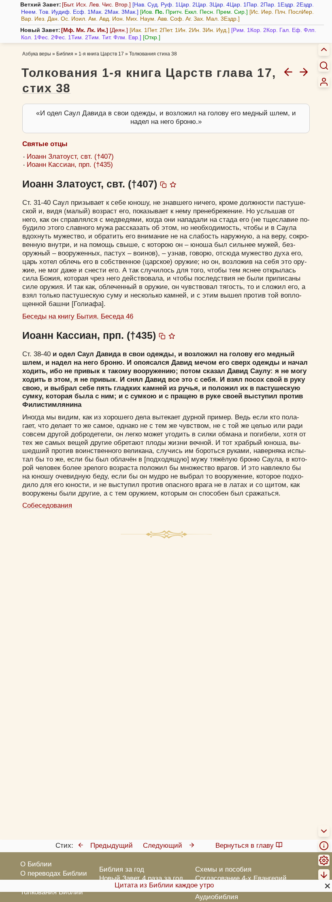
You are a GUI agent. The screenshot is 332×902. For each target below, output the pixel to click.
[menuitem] (324, 81)
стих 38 (46, 88)
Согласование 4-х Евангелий (241, 878)
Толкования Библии (51, 892)
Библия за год (121, 869)
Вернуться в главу (244, 845)
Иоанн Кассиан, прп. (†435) (70, 164)
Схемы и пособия (223, 869)
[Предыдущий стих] (288, 72)
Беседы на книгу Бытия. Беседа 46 (77, 316)
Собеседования (47, 505)
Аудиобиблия (216, 897)
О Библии (36, 864)
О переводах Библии (53, 873)
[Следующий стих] (304, 72)
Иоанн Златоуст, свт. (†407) (70, 156)
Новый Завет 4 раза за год (141, 878)
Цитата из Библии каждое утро (164, 885)
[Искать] (324, 65)
